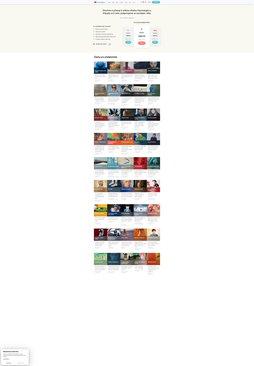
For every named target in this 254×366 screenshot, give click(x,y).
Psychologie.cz (99, 2)
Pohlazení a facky (113, 117)
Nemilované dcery (113, 70)
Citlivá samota (152, 142)
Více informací (6, 359)
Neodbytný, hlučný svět (113, 94)
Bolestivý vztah (139, 189)
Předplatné (156, 2)
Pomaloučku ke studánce (112, 142)
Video (117, 2)
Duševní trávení (139, 70)
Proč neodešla (138, 166)
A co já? (110, 189)
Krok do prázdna (152, 117)
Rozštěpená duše (152, 213)
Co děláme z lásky (139, 93)
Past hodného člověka (151, 189)
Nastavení (8, 363)
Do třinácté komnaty (153, 166)
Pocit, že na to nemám (151, 94)
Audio (113, 2)
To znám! (137, 142)
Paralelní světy (99, 262)
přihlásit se (131, 18)
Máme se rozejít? (99, 213)
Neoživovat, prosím (113, 166)
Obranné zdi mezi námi (99, 94)
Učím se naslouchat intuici (126, 71)
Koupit (128, 42)
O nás (133, 2)
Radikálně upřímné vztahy (140, 118)
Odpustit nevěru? (126, 189)
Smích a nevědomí (139, 237)
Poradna (121, 2)
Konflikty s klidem (152, 237)
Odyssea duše (125, 117)
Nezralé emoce (152, 262)
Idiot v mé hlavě (152, 70)
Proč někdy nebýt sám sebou (112, 214)
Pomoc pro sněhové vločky (140, 262)
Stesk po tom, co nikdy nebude (112, 238)
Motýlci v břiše (99, 117)
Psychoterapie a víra (126, 142)
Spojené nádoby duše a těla (100, 71)
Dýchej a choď (98, 166)
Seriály (126, 2)
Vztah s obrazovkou (100, 142)
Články (109, 2)
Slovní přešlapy (125, 213)
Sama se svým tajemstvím (125, 262)
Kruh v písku (124, 237)
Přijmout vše (21, 363)
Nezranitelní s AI (125, 93)
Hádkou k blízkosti (113, 262)
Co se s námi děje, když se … (126, 167)
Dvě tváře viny (98, 189)
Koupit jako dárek (101, 44)
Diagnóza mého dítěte (99, 238)
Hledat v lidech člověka (139, 214)
